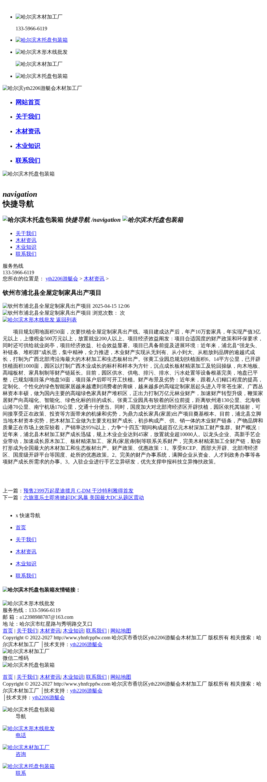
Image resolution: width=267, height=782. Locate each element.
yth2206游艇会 (62, 278)
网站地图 (120, 630)
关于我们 (26, 539)
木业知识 (26, 563)
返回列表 (66, 319)
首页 (21, 527)
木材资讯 (94, 278)
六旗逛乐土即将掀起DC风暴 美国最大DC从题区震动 (83, 497)
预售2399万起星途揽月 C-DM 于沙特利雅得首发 (78, 490)
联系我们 (26, 575)
